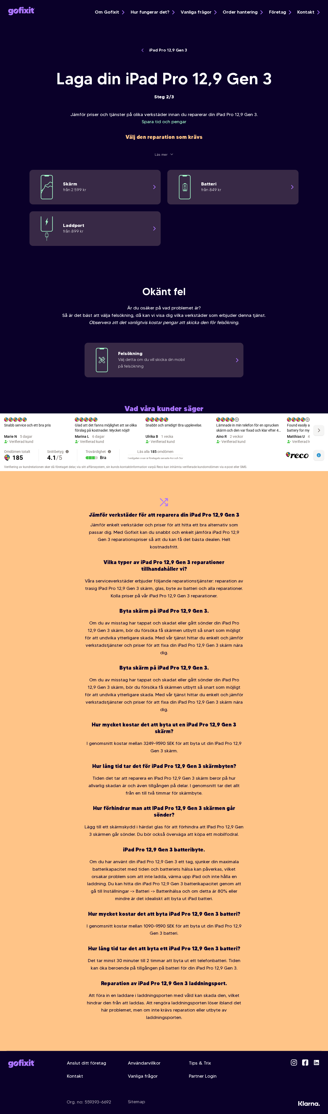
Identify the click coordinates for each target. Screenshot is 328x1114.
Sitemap (136, 1102)
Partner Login (203, 1076)
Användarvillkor (144, 1063)
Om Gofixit (107, 12)
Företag (277, 12)
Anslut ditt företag (86, 1063)
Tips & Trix (200, 1063)
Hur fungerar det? (150, 12)
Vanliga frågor (196, 12)
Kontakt (305, 12)
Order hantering (240, 12)
